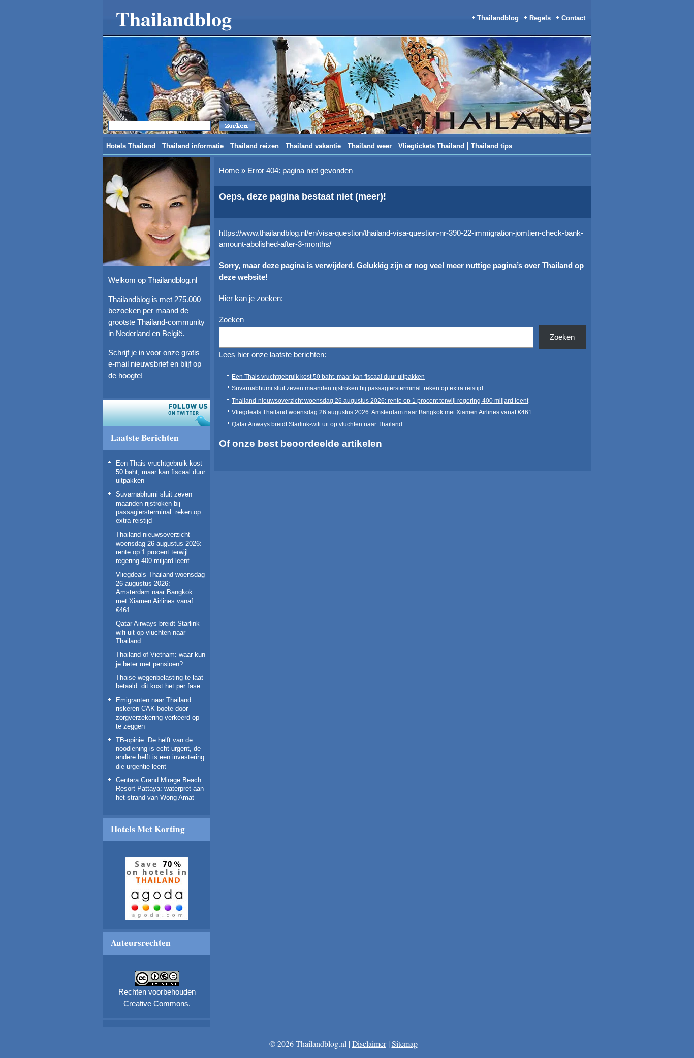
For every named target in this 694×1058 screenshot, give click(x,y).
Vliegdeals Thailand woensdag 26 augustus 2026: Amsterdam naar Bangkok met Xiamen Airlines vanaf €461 (160, 592)
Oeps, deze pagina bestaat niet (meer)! (302, 196)
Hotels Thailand (130, 146)
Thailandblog (174, 19)
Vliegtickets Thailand (431, 146)
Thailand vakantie (313, 146)
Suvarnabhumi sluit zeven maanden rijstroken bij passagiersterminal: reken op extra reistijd (357, 388)
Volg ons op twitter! (156, 413)
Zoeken (231, 319)
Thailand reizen (254, 146)
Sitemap (405, 1043)
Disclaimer (369, 1043)
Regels (540, 18)
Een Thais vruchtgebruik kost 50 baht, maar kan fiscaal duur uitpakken (160, 472)
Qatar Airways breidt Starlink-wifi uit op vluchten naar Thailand (159, 632)
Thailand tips (491, 146)
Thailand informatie (193, 146)
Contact (573, 18)
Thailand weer (370, 146)
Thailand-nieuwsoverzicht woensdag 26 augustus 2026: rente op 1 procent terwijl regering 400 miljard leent (380, 400)
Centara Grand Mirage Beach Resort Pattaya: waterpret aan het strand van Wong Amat (160, 789)
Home (229, 170)
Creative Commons (155, 1003)
